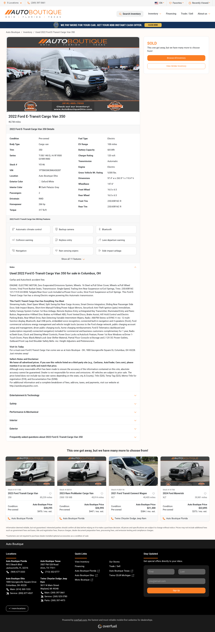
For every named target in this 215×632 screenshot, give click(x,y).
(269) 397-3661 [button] (38, 2)
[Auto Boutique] (33, 14)
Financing (171, 13)
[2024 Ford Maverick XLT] (184, 471)
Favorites (177, 3)
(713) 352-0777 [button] (52, 572)
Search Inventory (132, 13)
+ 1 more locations (17, 608)
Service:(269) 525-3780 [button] (55, 596)
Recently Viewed (200, 3)
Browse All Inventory (176, 58)
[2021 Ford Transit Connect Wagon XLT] (133, 471)
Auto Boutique (13, 32)
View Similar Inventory (176, 66)
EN (160, 3)
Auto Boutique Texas (119, 571)
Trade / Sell (187, 13)
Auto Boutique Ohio (84, 575)
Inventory (27, 32)
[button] (13, 3)
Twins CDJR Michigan (120, 575)
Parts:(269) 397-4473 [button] (54, 600)
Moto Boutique (82, 579)
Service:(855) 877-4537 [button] (21, 593)
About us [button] (202, 13)
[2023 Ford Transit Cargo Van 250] (30, 471)
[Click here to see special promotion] (107, 25)
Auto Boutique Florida (85, 571)
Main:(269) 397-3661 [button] (54, 592)
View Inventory (82, 561)
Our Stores (114, 561)
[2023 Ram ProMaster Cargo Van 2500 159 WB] (81, 471)
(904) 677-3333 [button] (18, 572)
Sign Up (176, 590)
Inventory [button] (153, 13)
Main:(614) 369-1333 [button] (20, 589)
